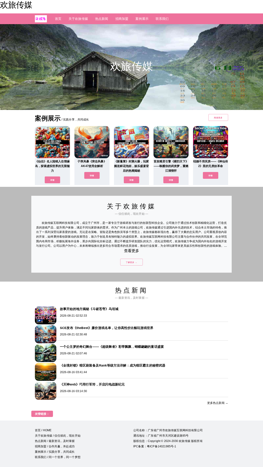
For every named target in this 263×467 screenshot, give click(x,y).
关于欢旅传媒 (78, 19)
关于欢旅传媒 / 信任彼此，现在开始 (58, 435)
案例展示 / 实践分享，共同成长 (55, 451)
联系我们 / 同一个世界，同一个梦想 (58, 457)
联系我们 (162, 19)
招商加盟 (121, 19)
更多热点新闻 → (217, 402)
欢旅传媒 (16, 4)
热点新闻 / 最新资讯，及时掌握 (55, 441)
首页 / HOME (43, 430)
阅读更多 (218, 118)
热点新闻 (101, 19)
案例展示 (141, 19)
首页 (58, 19)
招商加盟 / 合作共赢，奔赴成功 (55, 446)
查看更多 (131, 251)
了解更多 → (131, 262)
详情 (52, 180)
